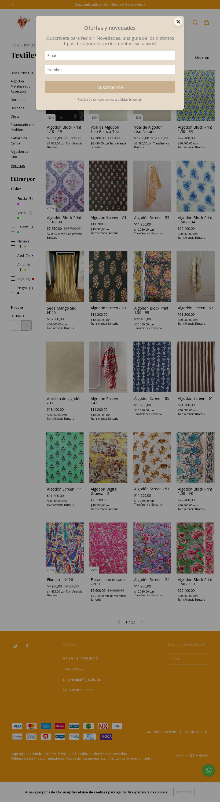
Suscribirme (110, 87)
